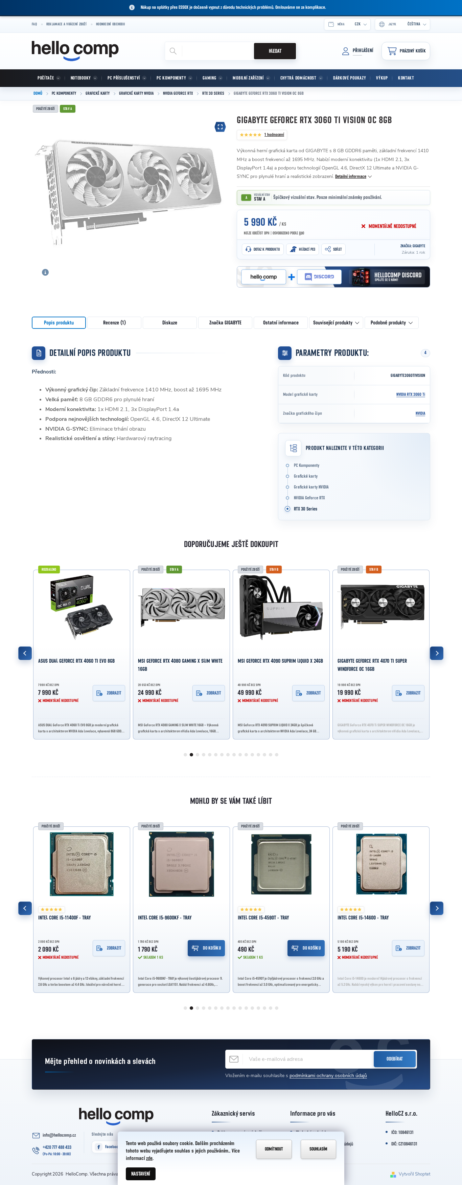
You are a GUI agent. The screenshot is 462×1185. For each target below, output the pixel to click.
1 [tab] (185, 754)
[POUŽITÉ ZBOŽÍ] (81, 864)
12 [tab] (252, 754)
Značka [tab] (225, 322)
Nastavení (140, 1174)
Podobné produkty (388, 322)
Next (436, 653)
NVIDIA (420, 413)
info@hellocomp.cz (59, 1135)
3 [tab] (197, 754)
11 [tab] (246, 754)
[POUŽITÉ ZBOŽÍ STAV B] (281, 607)
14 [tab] (264, 754)
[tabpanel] (82, 653)
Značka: (412, 246)
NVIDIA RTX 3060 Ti (410, 394)
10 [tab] (240, 754)
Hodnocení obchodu (110, 24)
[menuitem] (48, 78)
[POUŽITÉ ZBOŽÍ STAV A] (181, 607)
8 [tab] (228, 754)
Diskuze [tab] (169, 322)
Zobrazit (114, 693)
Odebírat (395, 1059)
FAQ (34, 24)
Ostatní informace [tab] (281, 322)
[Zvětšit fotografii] (220, 127)
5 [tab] (209, 754)
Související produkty (332, 322)
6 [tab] (215, 754)
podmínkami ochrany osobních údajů (328, 1075)
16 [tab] (276, 754)
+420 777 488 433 (57, 1147)
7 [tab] (222, 754)
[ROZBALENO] (81, 607)
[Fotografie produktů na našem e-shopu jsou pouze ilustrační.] (45, 272)
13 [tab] (258, 754)
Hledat (275, 51)
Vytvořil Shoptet (414, 1174)
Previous (25, 653)
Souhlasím (318, 1149)
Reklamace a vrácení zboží (66, 24)
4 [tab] (203, 754)
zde (149, 1158)
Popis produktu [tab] (59, 322)
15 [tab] (270, 754)
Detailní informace (350, 176)
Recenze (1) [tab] (114, 322)
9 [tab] (234, 754)
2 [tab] (191, 754)
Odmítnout (274, 1149)
